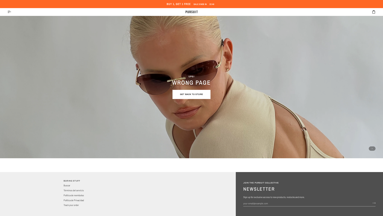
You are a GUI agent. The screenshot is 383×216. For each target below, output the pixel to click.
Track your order (71, 205)
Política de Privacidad (74, 200)
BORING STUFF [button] (72, 181)
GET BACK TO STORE (191, 94)
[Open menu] (11, 12)
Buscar (67, 185)
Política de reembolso (74, 195)
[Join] (373, 203)
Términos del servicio (74, 190)
